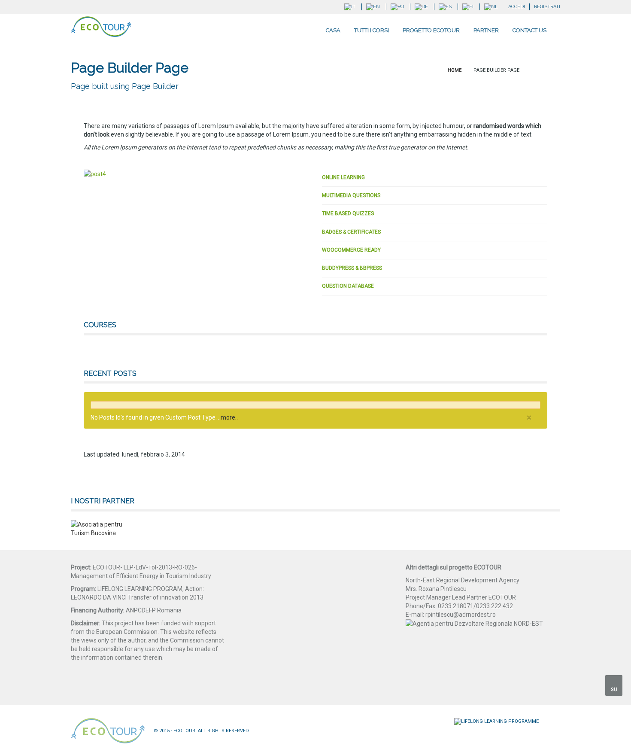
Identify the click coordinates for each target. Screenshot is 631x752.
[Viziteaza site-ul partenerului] (96, 528)
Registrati (547, 6)
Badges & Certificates (351, 232)
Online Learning (343, 177)
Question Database (348, 286)
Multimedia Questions (351, 195)
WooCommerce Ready (351, 250)
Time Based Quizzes (348, 213)
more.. (229, 417)
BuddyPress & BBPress (352, 268)
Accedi (516, 6)
